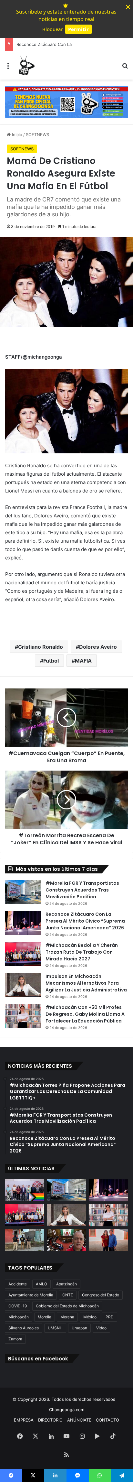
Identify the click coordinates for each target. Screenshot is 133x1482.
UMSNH (55, 1327)
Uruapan (79, 1327)
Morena (67, 1316)
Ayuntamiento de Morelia (30, 1295)
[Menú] (8, 67)
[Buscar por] (125, 67)
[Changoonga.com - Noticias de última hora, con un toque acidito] (26, 65)
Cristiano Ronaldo (40, 647)
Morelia (44, 1316)
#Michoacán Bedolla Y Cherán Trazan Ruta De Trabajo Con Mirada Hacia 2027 (82, 952)
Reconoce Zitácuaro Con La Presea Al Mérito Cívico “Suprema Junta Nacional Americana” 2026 (85, 921)
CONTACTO (107, 1420)
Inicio (16, 134)
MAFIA (83, 660)
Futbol (51, 660)
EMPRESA (24, 1420)
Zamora (15, 1338)
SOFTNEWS (37, 134)
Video (101, 1327)
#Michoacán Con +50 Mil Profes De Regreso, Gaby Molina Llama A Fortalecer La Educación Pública (85, 1014)
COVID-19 (17, 1306)
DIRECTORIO (50, 1420)
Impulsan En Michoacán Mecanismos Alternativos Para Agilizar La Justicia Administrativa (86, 983)
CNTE (67, 1295)
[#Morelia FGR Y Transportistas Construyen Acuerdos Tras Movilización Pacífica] (23, 892)
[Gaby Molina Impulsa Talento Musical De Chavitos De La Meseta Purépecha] (108, 1240)
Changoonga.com (66, 1409)
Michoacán (18, 1316)
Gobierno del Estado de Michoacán (67, 1306)
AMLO (41, 1284)
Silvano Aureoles (23, 1327)
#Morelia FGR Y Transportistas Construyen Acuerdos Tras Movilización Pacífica (82, 890)
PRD (110, 1316)
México (90, 1316)
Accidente (17, 1284)
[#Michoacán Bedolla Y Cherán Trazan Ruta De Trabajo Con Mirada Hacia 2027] (23, 954)
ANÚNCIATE (79, 1420)
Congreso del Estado (100, 1295)
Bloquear (52, 29)
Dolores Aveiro (98, 647)
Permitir (78, 29)
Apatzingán (66, 1284)
